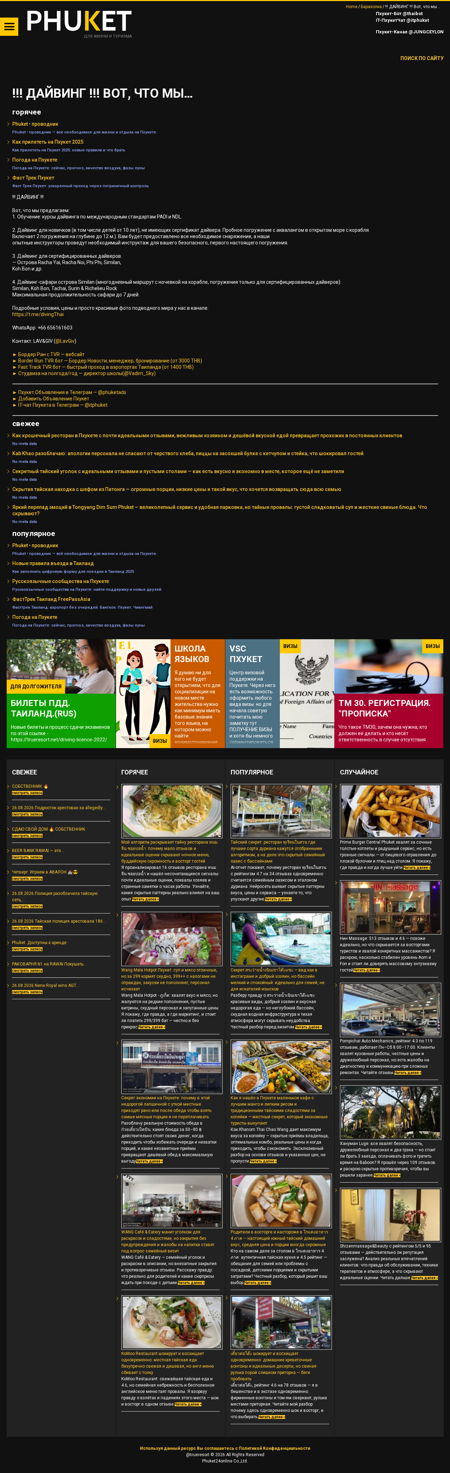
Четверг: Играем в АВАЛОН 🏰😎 (45, 872)
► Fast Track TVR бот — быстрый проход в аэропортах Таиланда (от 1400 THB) (103, 367)
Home (352, 6)
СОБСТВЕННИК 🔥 (30, 786)
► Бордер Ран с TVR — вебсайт (48, 354)
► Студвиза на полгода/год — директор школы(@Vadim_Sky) (84, 373)
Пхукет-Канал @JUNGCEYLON (409, 31)
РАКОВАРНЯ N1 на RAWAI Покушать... (49, 964)
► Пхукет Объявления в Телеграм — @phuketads (69, 392)
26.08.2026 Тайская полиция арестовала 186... (59, 921)
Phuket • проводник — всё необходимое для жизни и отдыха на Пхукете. (84, 132)
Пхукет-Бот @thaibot (399, 13)
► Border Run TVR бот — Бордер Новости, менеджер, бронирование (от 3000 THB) (107, 361)
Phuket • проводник (35, 124)
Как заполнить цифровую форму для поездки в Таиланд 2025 (73, 571)
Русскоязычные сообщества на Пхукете (60, 581)
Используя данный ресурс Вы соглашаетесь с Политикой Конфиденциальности (225, 1448)
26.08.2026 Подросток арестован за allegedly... (58, 807)
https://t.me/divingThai (38, 314)
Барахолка (371, 6)
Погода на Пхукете (34, 160)
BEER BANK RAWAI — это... (38, 850)
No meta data (24, 443)
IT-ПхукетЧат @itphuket (402, 20)
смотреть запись (27, 793)
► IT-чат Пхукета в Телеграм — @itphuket (60, 405)
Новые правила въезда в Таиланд (53, 563)
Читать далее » (145, 899)
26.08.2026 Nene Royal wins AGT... (45, 985)
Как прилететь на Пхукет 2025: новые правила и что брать (68, 150)
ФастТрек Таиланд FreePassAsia (51, 599)
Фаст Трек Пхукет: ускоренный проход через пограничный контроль (80, 185)
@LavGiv (65, 341)
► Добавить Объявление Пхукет (50, 398)
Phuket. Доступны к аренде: (40, 942)
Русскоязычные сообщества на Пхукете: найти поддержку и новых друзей (86, 589)
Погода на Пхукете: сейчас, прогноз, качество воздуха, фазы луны (78, 167)
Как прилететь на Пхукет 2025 (47, 142)
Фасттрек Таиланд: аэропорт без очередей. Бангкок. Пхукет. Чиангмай (82, 607)
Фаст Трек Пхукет (33, 178)
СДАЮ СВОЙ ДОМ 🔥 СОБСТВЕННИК (48, 829)
